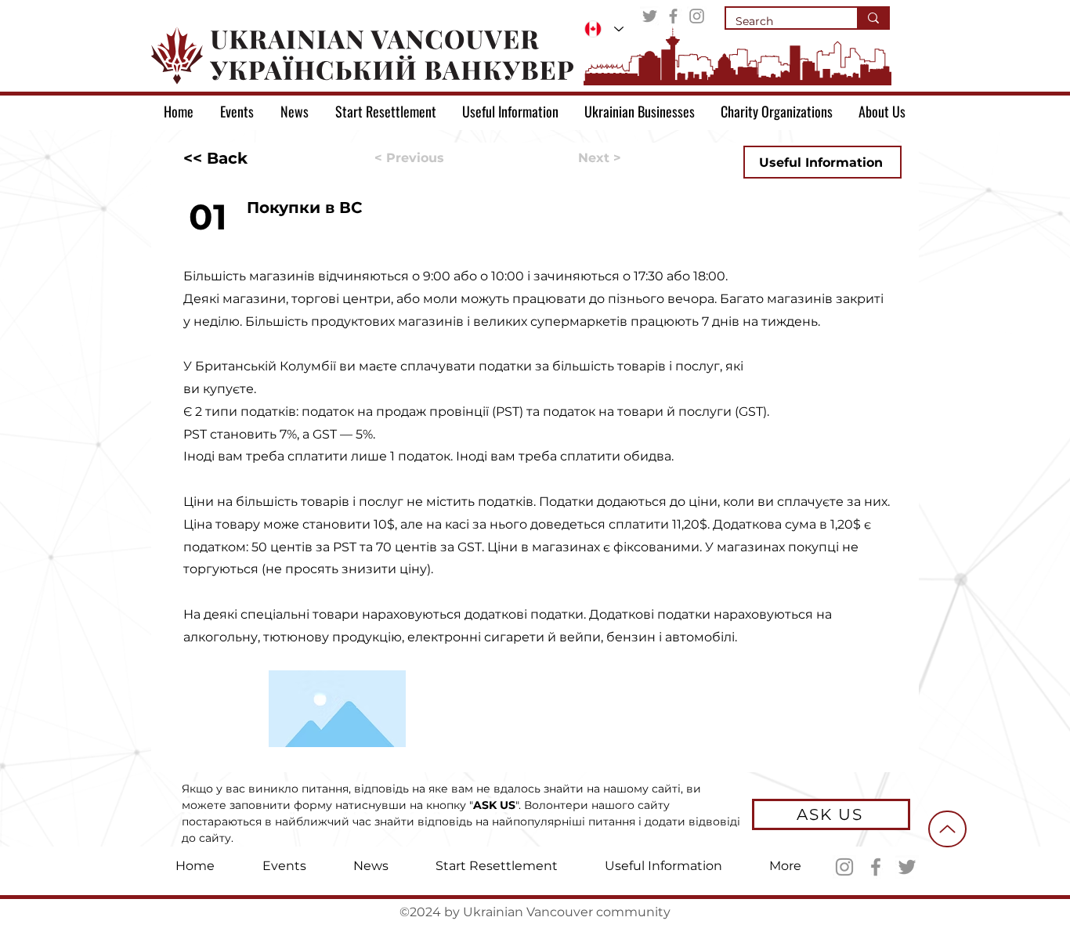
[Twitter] (650, 16)
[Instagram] (697, 16)
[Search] (872, 18)
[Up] (947, 829)
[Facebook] (673, 16)
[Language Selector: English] (603, 29)
